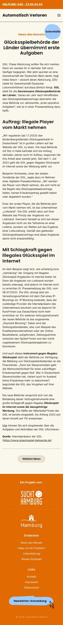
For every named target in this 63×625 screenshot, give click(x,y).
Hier (4, 425)
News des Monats (31, 542)
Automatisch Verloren (24, 15)
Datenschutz (31, 587)
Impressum (31, 582)
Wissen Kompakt (31, 559)
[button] (59, 15)
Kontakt (31, 576)
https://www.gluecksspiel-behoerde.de (27, 440)
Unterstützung (31, 553)
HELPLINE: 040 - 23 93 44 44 (22, 4)
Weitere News (31, 459)
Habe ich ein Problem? (31, 548)
